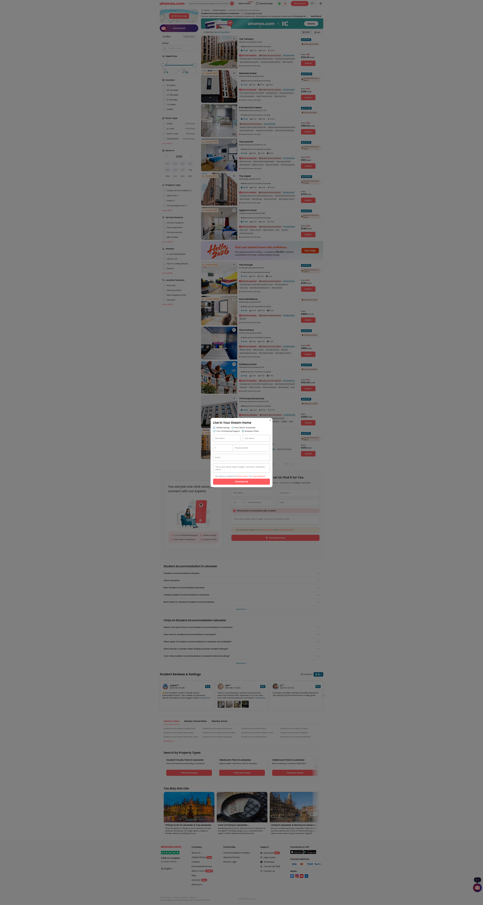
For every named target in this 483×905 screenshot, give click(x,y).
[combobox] (223, 447)
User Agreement (259, 476)
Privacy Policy (243, 476)
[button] (229, 447)
